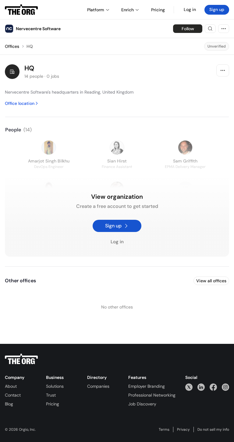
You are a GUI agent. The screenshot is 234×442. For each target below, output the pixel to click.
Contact (13, 395)
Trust (51, 395)
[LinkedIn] (201, 387)
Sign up (216, 9)
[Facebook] (213, 387)
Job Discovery (142, 404)
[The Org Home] (21, 9)
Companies (98, 386)
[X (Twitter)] (189, 387)
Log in (190, 9)
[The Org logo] (21, 359)
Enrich (127, 9)
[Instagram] (225, 387)
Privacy (183, 429)
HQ (30, 46)
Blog (9, 404)
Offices (12, 46)
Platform (95, 9)
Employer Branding (146, 386)
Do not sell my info (213, 429)
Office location (19, 103)
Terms (164, 429)
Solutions (55, 386)
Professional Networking (152, 395)
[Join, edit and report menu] (222, 70)
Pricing (52, 404)
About (11, 386)
